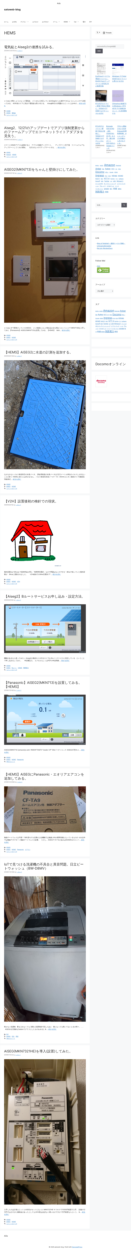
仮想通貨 (106, 189)
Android (118, 165)
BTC (113, 169)
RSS (98, 266)
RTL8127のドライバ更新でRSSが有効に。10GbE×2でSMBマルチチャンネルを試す (102, 108)
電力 (84, 22)
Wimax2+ (120, 181)
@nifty (97, 165)
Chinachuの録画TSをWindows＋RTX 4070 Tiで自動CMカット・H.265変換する (119, 108)
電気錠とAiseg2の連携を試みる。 (30, 47)
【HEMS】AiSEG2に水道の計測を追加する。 (38, 352)
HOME (8, 111)
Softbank (121, 178)
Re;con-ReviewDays (104, 248)
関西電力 (26, 668)
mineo (114, 176)
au (103, 169)
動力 (111, 189)
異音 (17, 1036)
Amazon (109, 165)
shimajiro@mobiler (104, 246)
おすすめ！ (45, 22)
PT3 (117, 178)
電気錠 (14, 113)
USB (114, 181)
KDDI (109, 176)
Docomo (99, 171)
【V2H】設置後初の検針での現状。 (31, 501)
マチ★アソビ (110, 186)
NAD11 (97, 178)
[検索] (124, 205)
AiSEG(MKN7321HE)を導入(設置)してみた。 (38, 1051)
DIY (90, 22)
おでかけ (35, 22)
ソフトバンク (121, 184)
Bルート (14, 668)
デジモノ (23, 22)
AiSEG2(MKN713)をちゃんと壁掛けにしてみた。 (42, 169)
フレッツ (103, 186)
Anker (98, 168)
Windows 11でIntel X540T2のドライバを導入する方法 (119, 78)
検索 (99, 51)
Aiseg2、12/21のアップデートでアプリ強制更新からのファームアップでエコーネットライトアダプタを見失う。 (44, 132)
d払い (107, 172)
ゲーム (55, 22)
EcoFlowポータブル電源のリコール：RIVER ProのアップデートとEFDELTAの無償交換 (102, 81)
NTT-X (107, 178)
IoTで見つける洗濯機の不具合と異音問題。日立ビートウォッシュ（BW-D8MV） (44, 866)
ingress (99, 175)
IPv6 (106, 176)
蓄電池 (119, 189)
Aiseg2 (8, 154)
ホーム (6, 22)
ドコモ (97, 186)
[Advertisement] (92, 12)
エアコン (27, 849)
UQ (111, 181)
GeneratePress (77, 1247)
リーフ (117, 186)
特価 (115, 189)
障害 (106, 192)
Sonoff (97, 181)
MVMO (120, 176)
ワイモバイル (99, 189)
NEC (102, 178)
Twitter (106, 181)
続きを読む (62, 147)
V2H (18, 581)
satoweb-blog (12, 9)
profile (14, 22)
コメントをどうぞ (11, 115)
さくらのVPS (99, 183)
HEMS (66, 22)
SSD (102, 181)
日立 (13, 1036)
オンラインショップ (110, 183)
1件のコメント (10, 761)
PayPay (112, 178)
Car (75, 22)
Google (111, 172)
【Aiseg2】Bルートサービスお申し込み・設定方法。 (44, 596)
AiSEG (8, 337)
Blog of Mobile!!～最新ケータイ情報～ (111, 243)
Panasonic (20, 759)
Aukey (108, 169)
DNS (119, 169)
